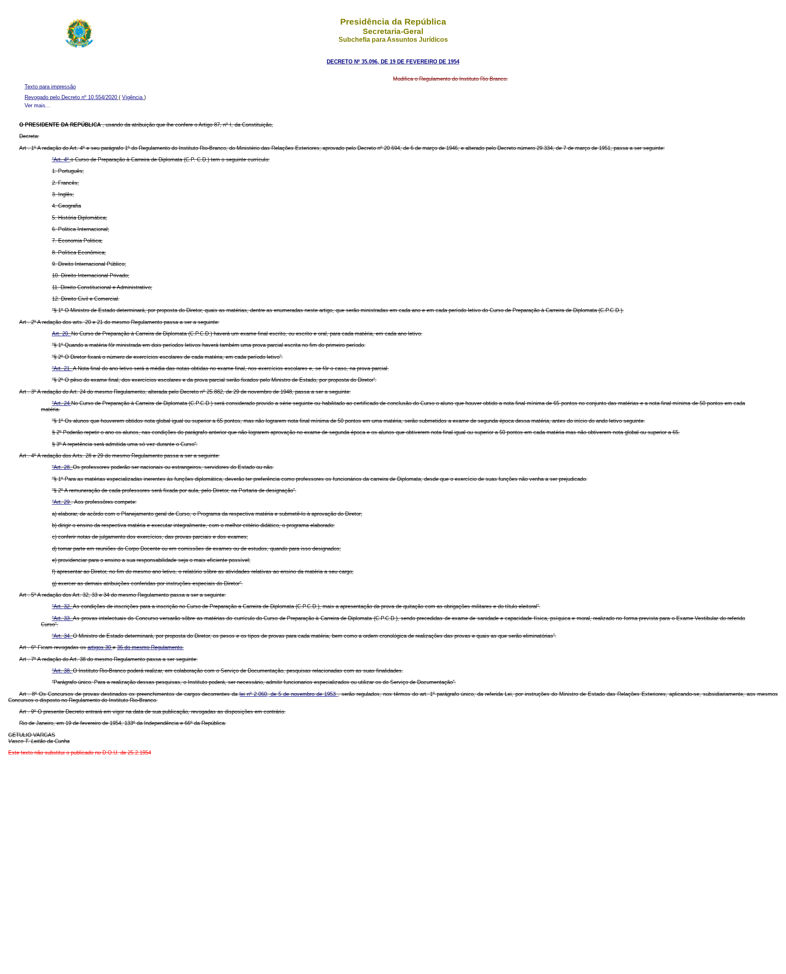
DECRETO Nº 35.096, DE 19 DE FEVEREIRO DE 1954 (393, 62)
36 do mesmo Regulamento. (150, 647)
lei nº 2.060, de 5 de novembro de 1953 (288, 694)
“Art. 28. (62, 467)
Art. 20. (61, 334)
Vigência (133, 97)
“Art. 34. (62, 636)
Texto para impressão (50, 87)
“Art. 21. (62, 368)
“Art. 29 (61, 502)
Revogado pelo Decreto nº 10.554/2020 (72, 97)
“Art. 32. (62, 606)
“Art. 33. (62, 618)
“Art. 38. (62, 671)
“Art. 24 (61, 403)
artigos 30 (100, 647)
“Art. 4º (61, 159)
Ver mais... (37, 105)
